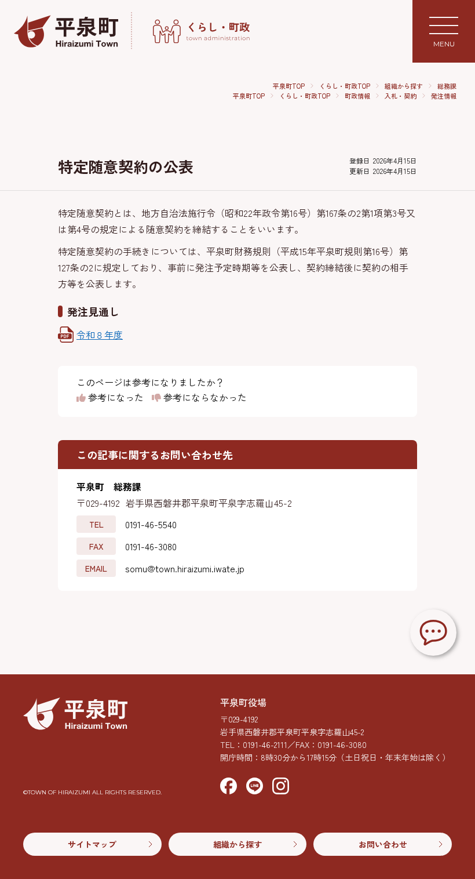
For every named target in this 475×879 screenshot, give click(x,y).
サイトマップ (92, 844)
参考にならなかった (204, 398)
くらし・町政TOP (344, 85)
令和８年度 (99, 335)
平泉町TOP (289, 85)
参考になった (115, 398)
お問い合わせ (383, 844)
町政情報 (357, 95)
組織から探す (404, 85)
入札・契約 (400, 95)
